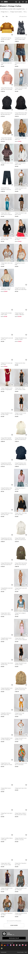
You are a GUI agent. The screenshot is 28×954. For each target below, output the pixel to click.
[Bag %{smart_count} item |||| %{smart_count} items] (26, 1)
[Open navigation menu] (2, 1)
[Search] (16, 1)
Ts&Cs (26, 952)
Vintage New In (4, 11)
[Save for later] (12, 34)
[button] (2, 945)
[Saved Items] (23, 1)
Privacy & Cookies (20, 952)
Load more (14, 925)
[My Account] (19, 1)
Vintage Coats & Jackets (16, 11)
